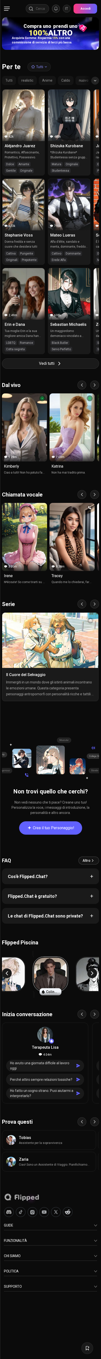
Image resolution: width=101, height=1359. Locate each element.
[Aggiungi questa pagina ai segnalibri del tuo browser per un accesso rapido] (87, 1348)
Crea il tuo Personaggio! (53, 828)
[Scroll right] (94, 385)
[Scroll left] (81, 385)
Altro (86, 861)
